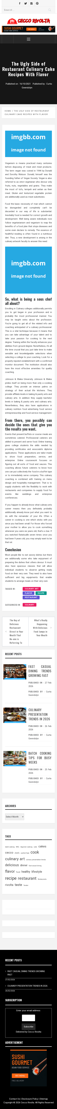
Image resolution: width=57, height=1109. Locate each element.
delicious (12, 865)
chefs (17, 853)
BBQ (17, 847)
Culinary (29, 605)
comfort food (25, 853)
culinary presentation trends (36, 860)
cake (35, 847)
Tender (25, 885)
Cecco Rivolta (34, 1031)
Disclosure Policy (30, 1099)
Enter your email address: (28, 1021)
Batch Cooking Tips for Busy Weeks (39, 758)
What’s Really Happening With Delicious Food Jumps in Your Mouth (40, 628)
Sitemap (44, 1099)
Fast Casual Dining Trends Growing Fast (39, 671)
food (18, 872)
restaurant (31, 597)
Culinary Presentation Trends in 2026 (39, 714)
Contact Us (14, 1099)
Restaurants (42, 879)
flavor (28, 593)
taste (18, 885)
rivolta (9, 885)
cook (35, 852)
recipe (41, 593)
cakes (42, 846)
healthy (25, 871)
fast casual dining (35, 866)
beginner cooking (26, 847)
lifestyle (36, 871)
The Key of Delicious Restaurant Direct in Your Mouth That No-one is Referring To (16, 631)
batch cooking (10, 847)
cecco (9, 852)
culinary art (32, 589)
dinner (23, 865)
